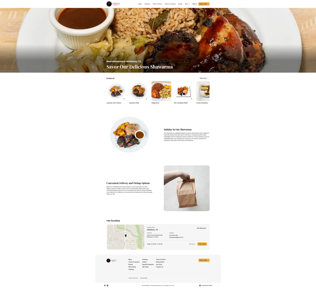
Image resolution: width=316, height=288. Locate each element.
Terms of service (133, 278)
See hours (192, 244)
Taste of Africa (157, 4)
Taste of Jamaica (170, 4)
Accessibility (143, 278)
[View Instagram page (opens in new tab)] (107, 286)
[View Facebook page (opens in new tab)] (105, 286)
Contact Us (159, 267)
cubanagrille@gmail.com (176, 237)
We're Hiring (132, 267)
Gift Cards (145, 267)
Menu (140, 4)
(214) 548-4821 (173, 235)
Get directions (201, 228)
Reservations (160, 262)
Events (180, 4)
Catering (147, 4)
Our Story (159, 264)
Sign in (194, 4)
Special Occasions (148, 264)
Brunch (130, 264)
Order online (202, 244)
